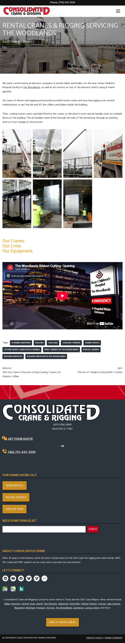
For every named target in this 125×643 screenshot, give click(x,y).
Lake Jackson (113, 604)
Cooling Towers (71, 342)
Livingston (78, 608)
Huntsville (75, 604)
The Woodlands (31, 87)
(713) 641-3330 (67, 2)
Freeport (40, 608)
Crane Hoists (92, 342)
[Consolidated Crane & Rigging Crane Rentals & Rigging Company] (26, 11)
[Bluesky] (29, 578)
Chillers (53, 342)
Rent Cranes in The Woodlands (61, 349)
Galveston (63, 604)
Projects (27, 42)
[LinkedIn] (5, 578)
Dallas (7, 604)
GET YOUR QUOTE (20, 439)
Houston (15, 604)
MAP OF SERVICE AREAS (62, 622)
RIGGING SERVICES (16, 497)
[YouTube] (13, 578)
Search (93, 529)
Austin (39, 604)
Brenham (30, 608)
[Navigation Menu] (118, 11)
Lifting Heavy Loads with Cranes (22, 349)
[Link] (44, 578)
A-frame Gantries (21, 342)
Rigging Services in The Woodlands (46, 356)
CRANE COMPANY (114, 638)
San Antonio (50, 604)
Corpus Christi (92, 608)
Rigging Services (13, 356)
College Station (89, 604)
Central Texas (28, 604)
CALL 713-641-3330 (21, 452)
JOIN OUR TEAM (14, 509)
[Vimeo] (37, 578)
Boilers (39, 342)
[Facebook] (21, 578)
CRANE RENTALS (14, 486)
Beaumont (19, 608)
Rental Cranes (91, 349)
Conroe (102, 604)
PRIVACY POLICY (94, 638)
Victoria (51, 608)
